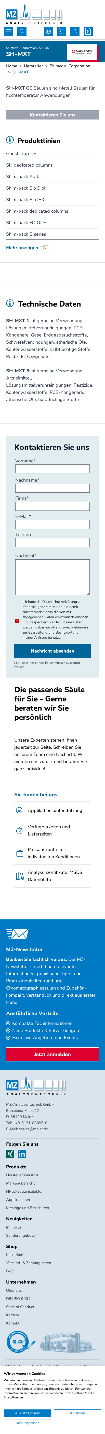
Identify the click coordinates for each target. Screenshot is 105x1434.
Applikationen (18, 1199)
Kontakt (12, 1323)
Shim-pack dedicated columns (37, 211)
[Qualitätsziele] (21, 1341)
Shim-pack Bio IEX (25, 200)
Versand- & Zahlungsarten (28, 1262)
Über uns (14, 1290)
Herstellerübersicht (22, 1175)
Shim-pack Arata (23, 176)
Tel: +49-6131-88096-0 (26, 1122)
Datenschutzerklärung (59, 601)
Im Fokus (13, 1227)
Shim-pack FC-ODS (26, 223)
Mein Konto (15, 1254)
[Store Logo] (34, 14)
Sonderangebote (20, 1235)
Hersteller (33, 66)
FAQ (10, 1271)
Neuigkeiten (19, 1219)
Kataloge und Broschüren (27, 1207)
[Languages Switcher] (48, 31)
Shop (12, 1246)
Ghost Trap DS (21, 153)
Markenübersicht (20, 1183)
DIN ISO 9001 (18, 1298)
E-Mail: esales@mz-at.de (27, 1129)
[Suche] (22, 31)
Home (11, 66)
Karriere (12, 1315)
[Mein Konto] (75, 31)
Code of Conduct (20, 1306)
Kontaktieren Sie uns (52, 115)
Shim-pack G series (26, 234)
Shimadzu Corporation (70, 66)
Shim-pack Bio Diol (25, 188)
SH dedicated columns (29, 165)
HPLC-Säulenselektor (24, 1191)
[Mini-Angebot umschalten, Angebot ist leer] (88, 31)
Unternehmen (21, 1282)
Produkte (16, 1167)
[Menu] (8, 31)
